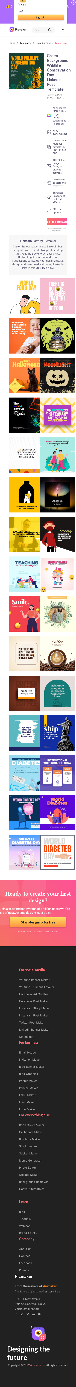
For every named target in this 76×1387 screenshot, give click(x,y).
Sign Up (40, 17)
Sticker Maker (28, 1153)
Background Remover (33, 1182)
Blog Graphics (28, 1074)
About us (25, 1249)
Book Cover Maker (31, 1125)
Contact (24, 1256)
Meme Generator (30, 1160)
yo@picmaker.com (27, 1308)
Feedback (25, 1263)
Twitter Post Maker (32, 1022)
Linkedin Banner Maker (34, 1029)
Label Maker (27, 1095)
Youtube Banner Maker (34, 980)
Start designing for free (38, 922)
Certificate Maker (31, 1132)
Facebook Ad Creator (33, 994)
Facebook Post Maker (33, 1001)
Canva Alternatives (31, 1189)
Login (21, 11)
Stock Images (28, 1146)
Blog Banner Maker (31, 1066)
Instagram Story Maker (34, 1008)
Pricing (22, 4)
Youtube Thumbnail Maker (36, 987)
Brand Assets (28, 1233)
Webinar (24, 1226)
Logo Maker (27, 1109)
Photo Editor (27, 1167)
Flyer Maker (27, 1102)
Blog (22, 1212)
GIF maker (26, 1036)
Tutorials (25, 1219)
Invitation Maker (30, 1059)
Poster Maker (28, 1081)
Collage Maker (29, 1174)
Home (12, 42)
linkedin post (43, 42)
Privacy (24, 1270)
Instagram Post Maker (33, 1015)
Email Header (28, 1052)
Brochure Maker (29, 1139)
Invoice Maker (28, 1088)
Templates (25, 42)
